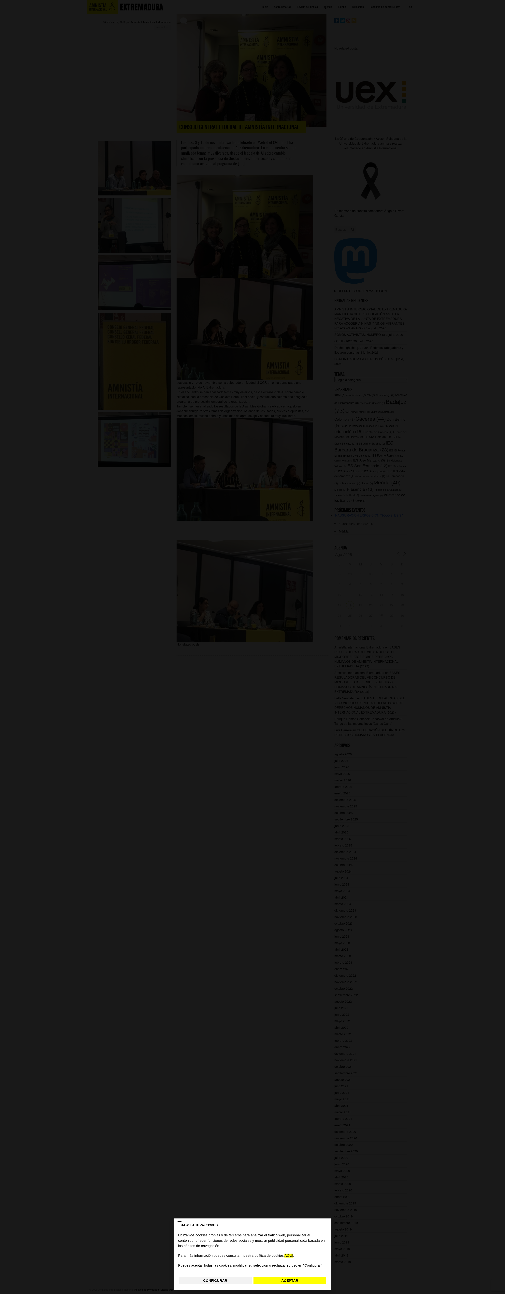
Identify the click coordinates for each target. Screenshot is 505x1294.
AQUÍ (288, 1256)
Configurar (215, 1281)
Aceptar (289, 1281)
